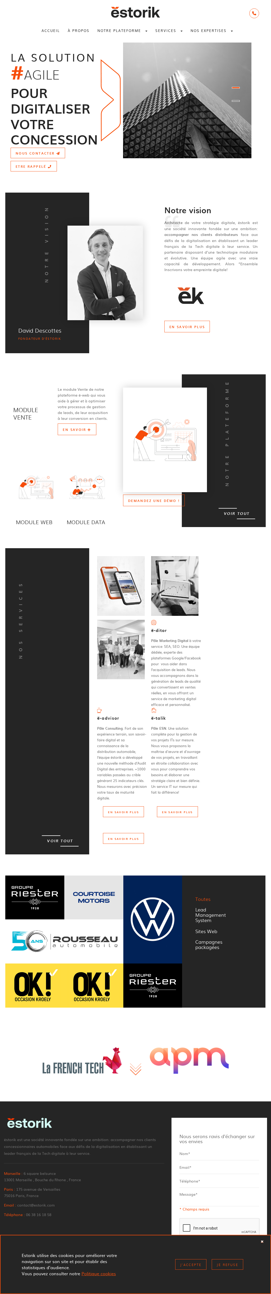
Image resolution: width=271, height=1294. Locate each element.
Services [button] (166, 30)
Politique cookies (99, 1273)
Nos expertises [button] (209, 30)
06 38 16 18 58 (38, 1214)
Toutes (202, 898)
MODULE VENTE (25, 413)
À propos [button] (78, 30)
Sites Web (206, 931)
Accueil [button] (51, 30)
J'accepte (191, 1264)
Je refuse (227, 1264)
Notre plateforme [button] (120, 30)
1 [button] (236, 88)
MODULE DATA (86, 522)
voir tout (237, 514)
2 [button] (236, 101)
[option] (135, 100)
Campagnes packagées (208, 944)
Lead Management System (210, 915)
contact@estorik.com (36, 1205)
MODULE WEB (34, 522)
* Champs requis (194, 1209)
